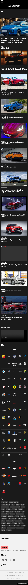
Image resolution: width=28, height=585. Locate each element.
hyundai (15, 509)
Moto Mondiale (10, 520)
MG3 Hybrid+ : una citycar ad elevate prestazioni (12, 118)
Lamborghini (5, 513)
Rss (8, 578)
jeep (3, 511)
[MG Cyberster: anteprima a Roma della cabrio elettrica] (14, 130)
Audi (13, 504)
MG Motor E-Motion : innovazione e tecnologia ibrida (11, 318)
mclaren (23, 516)
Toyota (3, 527)
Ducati (12, 506)
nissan (3, 523)
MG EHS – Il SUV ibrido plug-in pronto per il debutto (14, 265)
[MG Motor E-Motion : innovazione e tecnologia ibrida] (14, 305)
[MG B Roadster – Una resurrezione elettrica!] (14, 278)
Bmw (23, 504)
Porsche (21, 523)
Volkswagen (20, 527)
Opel (9, 523)
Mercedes (4, 518)
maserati (11, 516)
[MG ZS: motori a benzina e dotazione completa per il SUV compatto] (14, 179)
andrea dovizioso (14, 502)
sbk (14, 525)
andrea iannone (6, 504)
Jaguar (20, 509)
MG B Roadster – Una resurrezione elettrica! (11, 291)
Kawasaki (18, 511)
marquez (4, 516)
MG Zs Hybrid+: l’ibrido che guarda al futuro (14, 69)
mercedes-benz (12, 518)
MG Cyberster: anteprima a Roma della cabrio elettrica (12, 143)
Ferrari (18, 506)
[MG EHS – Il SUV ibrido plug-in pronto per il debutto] (14, 253)
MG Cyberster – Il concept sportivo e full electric (13, 216)
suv (18, 525)
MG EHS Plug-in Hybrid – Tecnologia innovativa (11, 241)
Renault (4, 525)
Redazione (3, 542)
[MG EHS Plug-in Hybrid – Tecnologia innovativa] (14, 228)
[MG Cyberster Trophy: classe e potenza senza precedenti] (14, 81)
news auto (19, 520)
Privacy (12, 578)
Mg (5, 67)
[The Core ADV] (4, 549)
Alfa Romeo (4, 502)
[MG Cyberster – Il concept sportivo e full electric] (14, 203)
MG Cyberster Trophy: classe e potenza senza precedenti (12, 93)
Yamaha (9, 530)
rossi (10, 525)
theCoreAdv (5, 552)
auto (18, 504)
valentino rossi (11, 527)
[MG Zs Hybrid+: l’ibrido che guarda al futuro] (14, 58)
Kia (23, 511)
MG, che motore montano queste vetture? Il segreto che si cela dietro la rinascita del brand (13, 40)
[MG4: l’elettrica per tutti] (14, 155)
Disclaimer (18, 578)
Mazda (17, 516)
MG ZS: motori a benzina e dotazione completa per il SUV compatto (12, 191)
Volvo (3, 530)
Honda (8, 509)
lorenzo (12, 513)
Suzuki (23, 525)
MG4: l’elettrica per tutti (8, 167)
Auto (2, 67)
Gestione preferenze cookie (22, 583)
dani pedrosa (5, 506)
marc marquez (20, 513)
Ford (3, 509)
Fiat (23, 506)
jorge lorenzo (10, 511)
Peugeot (15, 523)
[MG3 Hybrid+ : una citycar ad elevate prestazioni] (14, 106)
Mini (3, 520)
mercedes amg (22, 518)
